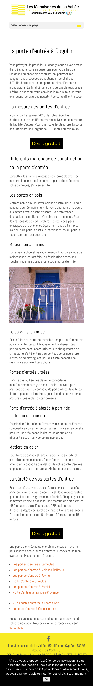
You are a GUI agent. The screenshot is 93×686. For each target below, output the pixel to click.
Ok (46, 679)
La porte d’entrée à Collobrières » (34, 608)
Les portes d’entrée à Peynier (32, 575)
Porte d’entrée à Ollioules (29, 581)
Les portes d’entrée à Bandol (31, 586)
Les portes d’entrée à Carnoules (33, 564)
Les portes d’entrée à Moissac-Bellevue (38, 570)
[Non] (87, 670)
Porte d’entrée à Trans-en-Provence (36, 592)
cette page (16, 627)
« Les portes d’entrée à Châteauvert (36, 603)
